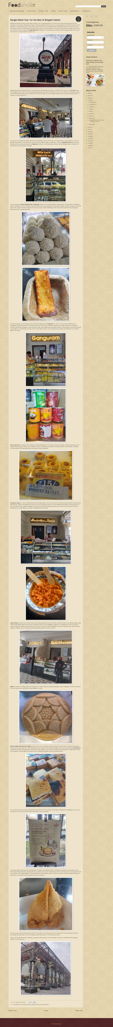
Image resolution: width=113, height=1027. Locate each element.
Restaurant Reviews (17, 11)
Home (46, 1011)
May (90, 111)
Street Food (31, 11)
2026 (89, 93)
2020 (89, 131)
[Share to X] (32, 1002)
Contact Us (86, 11)
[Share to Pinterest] (35, 1002)
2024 (89, 98)
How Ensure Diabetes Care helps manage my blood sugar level (94, 62)
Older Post (79, 1011)
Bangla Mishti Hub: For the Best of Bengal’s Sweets (96, 120)
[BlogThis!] (31, 1002)
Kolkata (33, 1004)
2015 (89, 143)
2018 (89, 136)
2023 (89, 100)
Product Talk (43, 11)
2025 (89, 95)
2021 (89, 129)
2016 (89, 141)
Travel (53, 11)
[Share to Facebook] (34, 1002)
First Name (90, 40)
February (91, 118)
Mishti (36, 1004)
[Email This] (29, 1002)
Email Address (95, 35)
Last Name (90, 45)
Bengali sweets (27, 1004)
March (91, 116)
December (92, 102)
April (90, 113)
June (90, 109)
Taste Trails (62, 11)
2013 (89, 147)
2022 (89, 127)
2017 (89, 138)
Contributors (74, 11)
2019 (89, 134)
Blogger (59, 1024)
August (91, 106)
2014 (89, 145)
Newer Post (13, 1011)
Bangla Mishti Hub (18, 1004)
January (91, 124)
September (92, 104)
